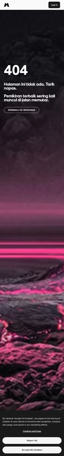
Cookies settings (32, 431)
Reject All (32, 440)
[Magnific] (6, 5)
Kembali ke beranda (21, 109)
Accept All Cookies (32, 449)
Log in (54, 4)
